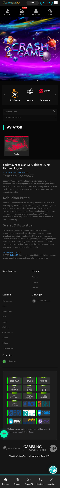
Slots (21, 15)
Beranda (5, 484)
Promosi (35, 277)
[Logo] (11, 3)
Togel (4, 322)
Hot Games (7, 15)
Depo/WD (29, 484)
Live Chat (40, 484)
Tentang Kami (8, 252)
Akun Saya (52, 484)
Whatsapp (12, 361)
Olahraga (6, 327)
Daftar (46, 3)
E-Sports (5, 343)
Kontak (18, 252)
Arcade (5, 338)
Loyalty (35, 283)
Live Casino (36, 15)
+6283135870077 (44, 301)
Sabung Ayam (8, 348)
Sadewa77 (14, 255)
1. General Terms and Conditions (16, 173)
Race (50, 15)
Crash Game (7, 333)
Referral (35, 288)
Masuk (33, 3)
